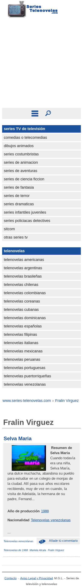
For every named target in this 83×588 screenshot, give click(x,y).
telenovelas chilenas (21, 284)
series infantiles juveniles (25, 212)
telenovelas (14, 251)
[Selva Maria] (50, 448)
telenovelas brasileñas (23, 276)
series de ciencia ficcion (24, 179)
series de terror (17, 196)
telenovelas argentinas (23, 268)
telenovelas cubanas (21, 309)
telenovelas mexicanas (23, 351)
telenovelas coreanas (22, 301)
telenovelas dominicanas (25, 318)
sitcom (9, 229)
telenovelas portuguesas (24, 368)
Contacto (10, 578)
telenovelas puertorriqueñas (27, 376)
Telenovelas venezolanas (51, 520)
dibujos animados (19, 146)
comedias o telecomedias (25, 137)
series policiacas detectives (27, 221)
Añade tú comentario (60, 540)
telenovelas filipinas (20, 334)
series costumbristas (21, 154)
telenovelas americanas (24, 260)
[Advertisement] (41, 64)
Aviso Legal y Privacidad (36, 578)
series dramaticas (19, 204)
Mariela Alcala (38, 550)
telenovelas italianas (21, 343)
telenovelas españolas (23, 326)
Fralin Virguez (56, 550)
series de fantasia (19, 187)
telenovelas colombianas (25, 293)
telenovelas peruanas (22, 359)
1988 (45, 511)
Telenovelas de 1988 (16, 550)
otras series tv (16, 237)
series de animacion (21, 162)
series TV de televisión (24, 129)
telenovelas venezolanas (25, 384)
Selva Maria (17, 438)
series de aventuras (20, 171)
